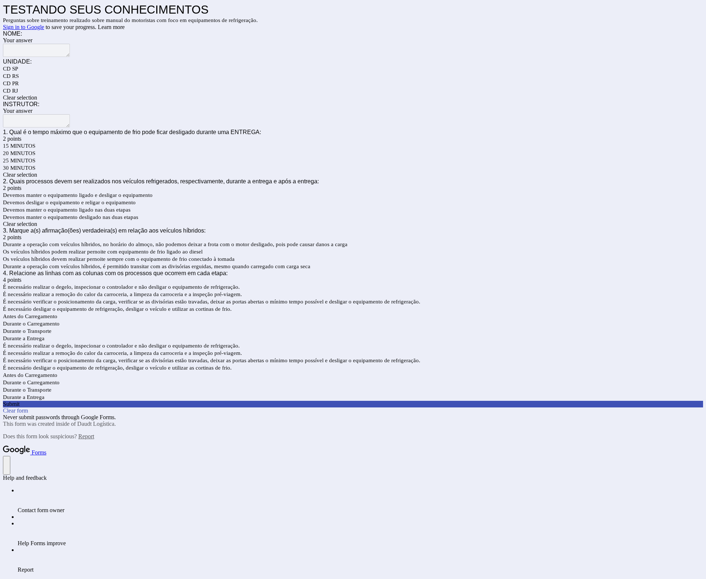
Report (86, 436)
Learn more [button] (111, 27)
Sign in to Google (23, 27)
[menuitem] (360, 500)
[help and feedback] (6, 465)
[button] (353, 97)
